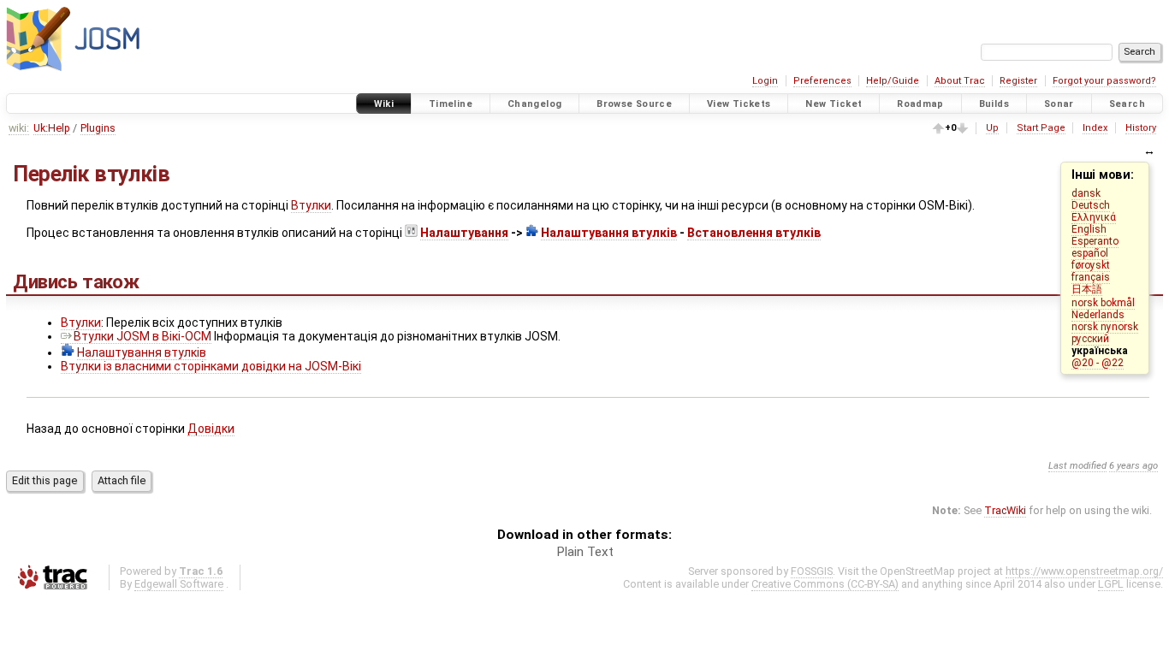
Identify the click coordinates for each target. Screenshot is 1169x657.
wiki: (19, 127)
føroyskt (1090, 265)
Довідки (210, 428)
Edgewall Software (178, 583)
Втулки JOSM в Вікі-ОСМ (142, 336)
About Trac (960, 80)
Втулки (311, 205)
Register (1018, 80)
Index (1095, 127)
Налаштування (464, 233)
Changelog (534, 104)
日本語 (1086, 289)
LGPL (1111, 583)
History (1140, 127)
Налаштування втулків (609, 233)
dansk (1086, 193)
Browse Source (634, 104)
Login (765, 80)
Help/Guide (892, 80)
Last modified (1077, 465)
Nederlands (1097, 315)
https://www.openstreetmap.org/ (1084, 571)
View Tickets (739, 104)
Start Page (1041, 127)
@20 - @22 (1097, 363)
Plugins (98, 127)
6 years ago (1133, 465)
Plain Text (585, 551)
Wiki (384, 104)
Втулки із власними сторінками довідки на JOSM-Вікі (211, 366)
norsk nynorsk (1104, 327)
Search (1127, 104)
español (1089, 253)
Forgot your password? (1104, 80)
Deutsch (1090, 205)
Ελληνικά (1093, 217)
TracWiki (1005, 510)
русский (1090, 339)
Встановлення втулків (754, 233)
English (1089, 229)
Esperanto (1095, 241)
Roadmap (920, 104)
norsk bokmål (1103, 303)
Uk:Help (51, 127)
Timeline (450, 104)
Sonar (1059, 104)
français (1090, 277)
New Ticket (833, 104)
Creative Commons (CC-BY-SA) (825, 583)
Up (992, 127)
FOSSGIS (812, 571)
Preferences (822, 80)
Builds (994, 104)
